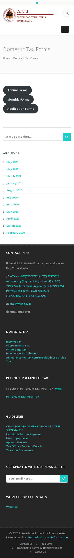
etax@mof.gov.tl (20, 304)
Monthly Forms (18, 99)
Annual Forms (17, 90)
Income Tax (13, 341)
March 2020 (13, 225)
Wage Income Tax (18, 345)
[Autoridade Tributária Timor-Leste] (30, 15)
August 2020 (14, 190)
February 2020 (15, 232)
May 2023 (12, 169)
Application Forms (20, 108)
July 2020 (11, 197)
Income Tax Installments (22, 353)
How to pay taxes (17, 438)
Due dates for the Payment (23, 434)
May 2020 (12, 211)
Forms (58, 388)
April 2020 (12, 218)
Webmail (12, 507)
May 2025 (12, 162)
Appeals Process (16, 442)
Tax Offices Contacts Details (24, 446)
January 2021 (14, 183)
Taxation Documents (19, 450)
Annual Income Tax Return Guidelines (31, 357)
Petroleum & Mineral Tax (22, 396)
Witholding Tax (16, 349)
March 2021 (13, 176)
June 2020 (12, 204)
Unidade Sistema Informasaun (48, 537)
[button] (65, 29)
